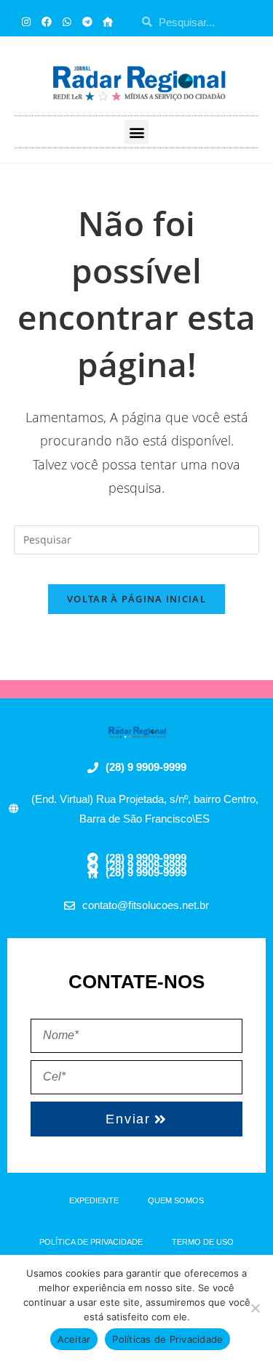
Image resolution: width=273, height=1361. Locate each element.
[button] (136, 132)
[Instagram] (26, 22)
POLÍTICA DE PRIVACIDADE (91, 1241)
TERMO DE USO (203, 1241)
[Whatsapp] (67, 22)
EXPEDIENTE (94, 1200)
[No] (255, 1308)
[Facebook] (46, 22)
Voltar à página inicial (136, 598)
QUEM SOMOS (176, 1200)
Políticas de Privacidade (167, 1339)
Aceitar (74, 1339)
